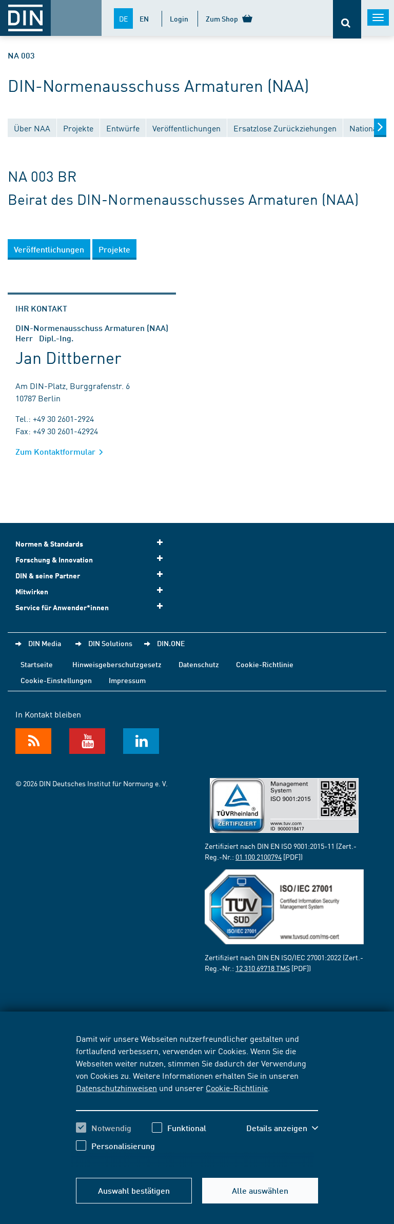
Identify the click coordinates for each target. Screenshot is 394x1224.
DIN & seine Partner (47, 575)
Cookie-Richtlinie (237, 1087)
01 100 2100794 (258, 856)
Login (179, 18)
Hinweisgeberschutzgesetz (117, 664)
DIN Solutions (110, 643)
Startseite (37, 664)
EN (144, 18)
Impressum (127, 680)
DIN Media (44, 643)
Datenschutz (199, 664)
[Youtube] (87, 741)
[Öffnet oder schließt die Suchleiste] (347, 19)
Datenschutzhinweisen (116, 1087)
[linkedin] (141, 741)
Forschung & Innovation (54, 559)
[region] (197, 1100)
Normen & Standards (49, 543)
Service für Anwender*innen (62, 607)
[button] (282, 1128)
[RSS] (33, 741)
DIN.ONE (171, 643)
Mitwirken (31, 591)
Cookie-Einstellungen (56, 680)
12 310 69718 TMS (262, 968)
